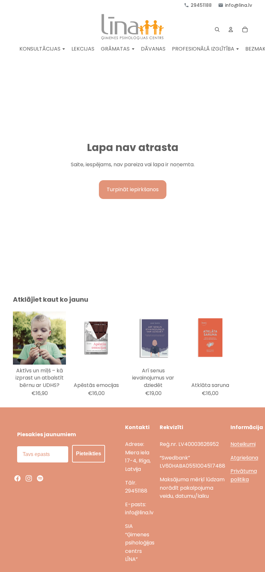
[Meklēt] (217, 29)
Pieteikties (88, 453)
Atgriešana (244, 457)
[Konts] (231, 29)
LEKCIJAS (82, 49)
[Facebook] (17, 478)
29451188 (201, 5)
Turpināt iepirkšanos (133, 189)
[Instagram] (29, 478)
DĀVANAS (153, 49)
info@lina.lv (238, 5)
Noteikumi (243, 444)
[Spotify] (40, 478)
